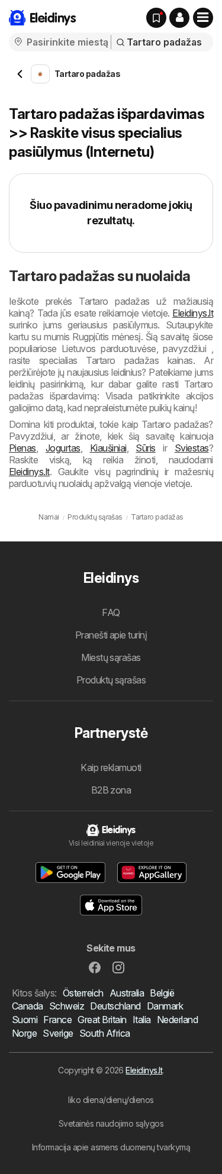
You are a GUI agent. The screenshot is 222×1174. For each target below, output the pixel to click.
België (162, 993)
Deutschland (115, 1006)
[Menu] (203, 18)
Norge (24, 1033)
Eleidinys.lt (192, 313)
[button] (179, 18)
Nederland (177, 1019)
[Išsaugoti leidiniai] (156, 18)
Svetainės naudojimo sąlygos (111, 1123)
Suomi (24, 1019)
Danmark (165, 1006)
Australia (127, 993)
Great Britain (102, 1019)
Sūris (145, 448)
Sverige (58, 1033)
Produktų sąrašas (111, 680)
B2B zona (111, 790)
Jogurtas (63, 448)
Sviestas (192, 448)
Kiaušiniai (108, 448)
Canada (27, 1006)
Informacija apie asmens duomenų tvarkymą (111, 1147)
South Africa (104, 1033)
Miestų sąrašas (111, 657)
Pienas (22, 448)
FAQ (111, 612)
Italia (142, 1019)
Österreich (83, 993)
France (57, 1019)
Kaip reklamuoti (111, 767)
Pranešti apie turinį (111, 635)
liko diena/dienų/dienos (110, 1100)
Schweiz (66, 1006)
